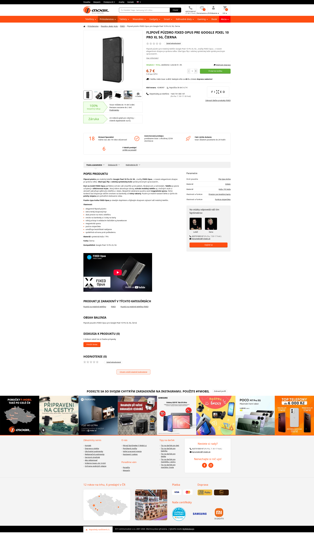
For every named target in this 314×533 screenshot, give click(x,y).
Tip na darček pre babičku (168, 449)
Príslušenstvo (107, 19)
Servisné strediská (92, 457)
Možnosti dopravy (223, 65)
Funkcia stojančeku (223, 199)
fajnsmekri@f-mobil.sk (201, 238)
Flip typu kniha (224, 179)
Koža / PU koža (225, 189)
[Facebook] (204, 465)
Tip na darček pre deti (170, 445)
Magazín (96, 2)
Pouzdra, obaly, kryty (109, 26)
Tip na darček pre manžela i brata (168, 466)
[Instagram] (210, 465)
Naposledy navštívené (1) (99, 529)
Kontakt (130, 2)
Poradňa (86, 2)
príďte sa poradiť (129, 150)
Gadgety (154, 19)
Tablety (123, 19)
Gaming (201, 19)
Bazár (214, 19)
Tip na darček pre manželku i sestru (168, 460)
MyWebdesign (188, 529)
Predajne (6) (108, 2)
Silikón (228, 184)
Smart (167, 19)
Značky (121, 2)
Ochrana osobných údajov (95, 466)
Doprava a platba (92, 448)
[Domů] (84, 26)
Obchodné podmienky (94, 451)
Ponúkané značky (130, 448)
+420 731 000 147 (181, 95)
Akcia (224, 19)
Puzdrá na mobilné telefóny (94, 306)
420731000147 (206, 236)
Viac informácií (152, 58)
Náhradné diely (184, 19)
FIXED (122, 26)
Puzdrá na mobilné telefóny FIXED (134, 306)
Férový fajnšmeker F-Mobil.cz (135, 445)
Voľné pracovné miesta (132, 451)
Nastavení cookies (130, 454)
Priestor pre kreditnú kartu (220, 194)
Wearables (138, 19)
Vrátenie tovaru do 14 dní (95, 463)
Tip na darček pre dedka (168, 455)
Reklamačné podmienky (94, 454)
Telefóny (90, 19)
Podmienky (114, 110)
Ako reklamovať (91, 460)
